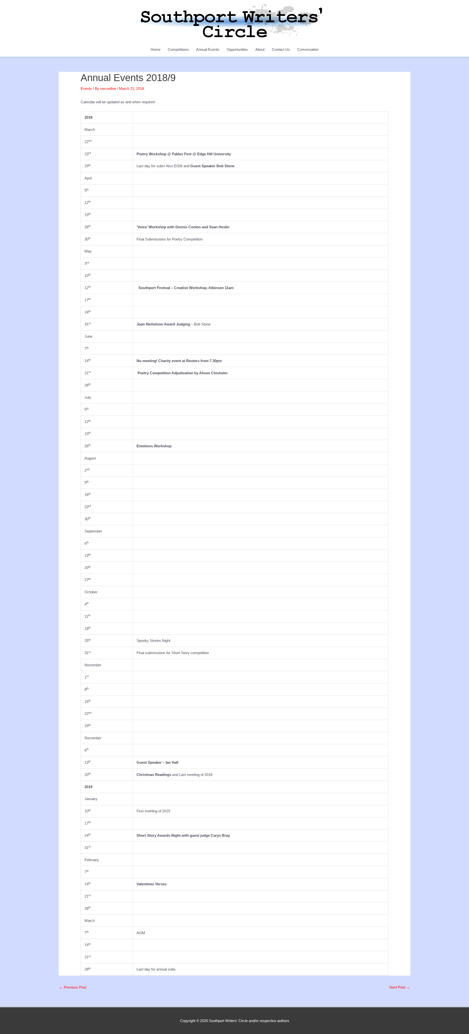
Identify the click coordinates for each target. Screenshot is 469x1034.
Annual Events (207, 49)
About (260, 49)
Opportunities (237, 49)
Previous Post (72, 987)
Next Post (399, 987)
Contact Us (281, 49)
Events (86, 88)
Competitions (178, 49)
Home (155, 49)
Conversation (308, 49)
